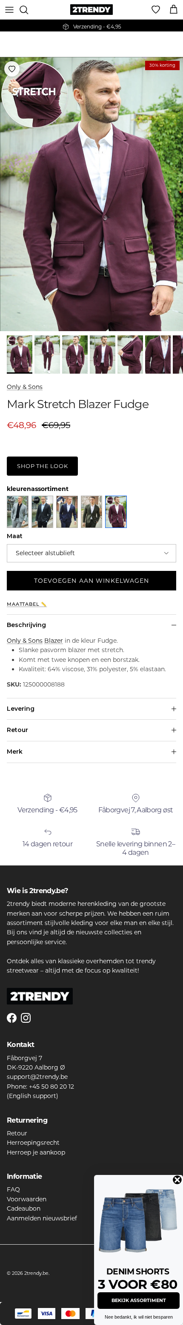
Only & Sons (25, 387)
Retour (17, 730)
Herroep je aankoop (36, 1152)
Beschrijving (26, 625)
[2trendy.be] (91, 9)
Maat (15, 536)
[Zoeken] (28, 9)
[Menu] (9, 9)
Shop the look (42, 465)
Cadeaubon (23, 1208)
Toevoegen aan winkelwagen (91, 580)
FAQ (13, 1189)
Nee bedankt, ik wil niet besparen (139, 1316)
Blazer (53, 640)
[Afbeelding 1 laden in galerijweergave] (91, 194)
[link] (138, 1219)
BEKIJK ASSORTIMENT (139, 1300)
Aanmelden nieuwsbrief (42, 1218)
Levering (20, 708)
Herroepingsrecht (33, 1142)
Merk (15, 751)
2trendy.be (36, 1273)
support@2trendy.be (37, 1077)
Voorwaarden (26, 1199)
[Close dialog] (177, 1180)
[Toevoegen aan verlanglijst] (12, 69)
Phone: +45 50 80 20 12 (40, 1086)
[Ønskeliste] (156, 9)
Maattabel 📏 (27, 604)
